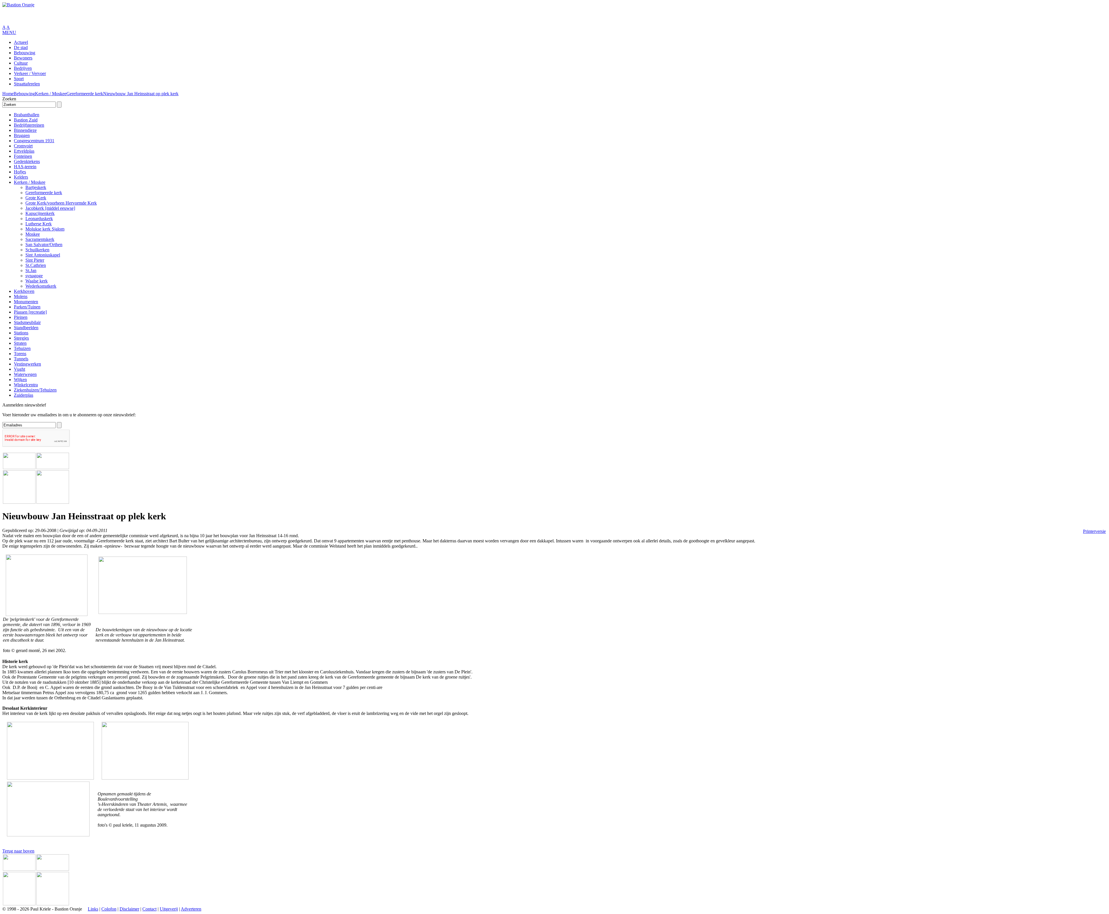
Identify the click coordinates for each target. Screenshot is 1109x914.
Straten (20, 343)
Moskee (32, 234)
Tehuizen (22, 348)
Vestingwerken (27, 364)
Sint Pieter (34, 260)
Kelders (21, 177)
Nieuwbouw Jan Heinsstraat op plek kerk (140, 93)
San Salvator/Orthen (43, 244)
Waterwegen (25, 374)
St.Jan (30, 270)
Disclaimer (129, 908)
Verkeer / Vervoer (30, 73)
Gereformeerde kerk (84, 93)
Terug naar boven (18, 851)
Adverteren (191, 908)
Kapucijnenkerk (40, 213)
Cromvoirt (23, 145)
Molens (20, 296)
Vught (19, 369)
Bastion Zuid (26, 119)
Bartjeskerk (35, 187)
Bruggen (22, 135)
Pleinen (20, 317)
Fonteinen (23, 156)
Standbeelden (26, 327)
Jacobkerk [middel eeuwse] (50, 208)
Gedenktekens (27, 161)
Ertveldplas (24, 151)
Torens (20, 353)
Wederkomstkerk (40, 286)
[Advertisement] (69, 16)
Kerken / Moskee (50, 93)
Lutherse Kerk (38, 223)
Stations (21, 332)
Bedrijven (23, 68)
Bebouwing (24, 52)
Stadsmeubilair (27, 322)
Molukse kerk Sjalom (44, 228)
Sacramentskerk (39, 239)
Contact (149, 908)
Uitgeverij (169, 908)
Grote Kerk (35, 197)
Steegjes (21, 338)
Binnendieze (25, 130)
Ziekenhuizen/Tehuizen (35, 389)
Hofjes (20, 171)
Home (8, 93)
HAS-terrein (25, 166)
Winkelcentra (26, 384)
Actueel (21, 42)
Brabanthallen (26, 114)
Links (93, 908)
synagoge (34, 275)
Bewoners (23, 57)
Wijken (20, 379)
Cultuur (21, 63)
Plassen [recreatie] (30, 312)
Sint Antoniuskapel (42, 254)
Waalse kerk (36, 280)
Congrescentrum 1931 (34, 140)
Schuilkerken (37, 249)
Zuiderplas (23, 395)
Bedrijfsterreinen (29, 125)
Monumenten (26, 301)
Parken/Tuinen (27, 306)
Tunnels (21, 358)
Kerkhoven (24, 291)
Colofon (108, 908)
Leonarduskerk (39, 218)
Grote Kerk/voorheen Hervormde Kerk (61, 203)
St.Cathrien (35, 265)
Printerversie (1094, 531)
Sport (19, 78)
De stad (21, 47)
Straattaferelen (27, 83)
